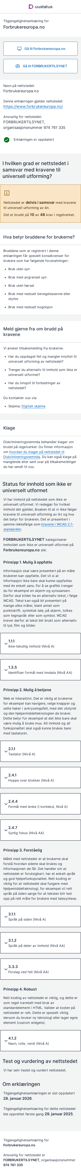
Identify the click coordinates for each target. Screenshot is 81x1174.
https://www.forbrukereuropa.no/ (33, 106)
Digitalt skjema (33, 406)
